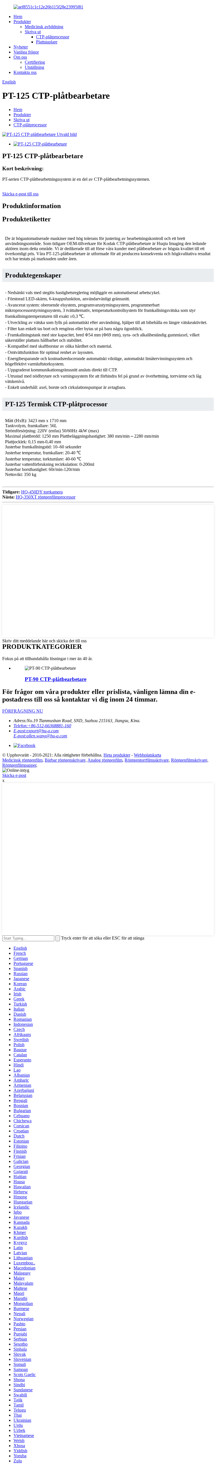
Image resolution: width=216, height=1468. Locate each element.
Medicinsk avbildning (44, 26)
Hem (18, 16)
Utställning (34, 67)
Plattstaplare (46, 41)
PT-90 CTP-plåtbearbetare (55, 679)
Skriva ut (33, 31)
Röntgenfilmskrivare (189, 760)
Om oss (20, 57)
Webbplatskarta (147, 755)
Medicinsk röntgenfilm (22, 760)
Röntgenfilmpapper (19, 765)
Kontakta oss (25, 72)
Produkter (22, 21)
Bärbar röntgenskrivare (65, 760)
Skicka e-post (14, 775)
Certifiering (35, 62)
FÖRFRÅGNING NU (22, 711)
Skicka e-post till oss (20, 193)
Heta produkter (117, 755)
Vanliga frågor (26, 52)
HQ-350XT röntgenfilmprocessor (45, 497)
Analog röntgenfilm (104, 760)
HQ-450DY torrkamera (42, 492)
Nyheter (21, 47)
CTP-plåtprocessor (52, 36)
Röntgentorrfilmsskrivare (147, 760)
